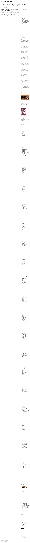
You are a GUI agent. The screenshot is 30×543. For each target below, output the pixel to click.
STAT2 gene (23, 424)
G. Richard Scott (24, 242)
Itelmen (23, 280)
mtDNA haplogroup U (24, 336)
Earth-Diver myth (24, 223)
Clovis (22, 205)
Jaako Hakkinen (24, 282)
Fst (22, 240)
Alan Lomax (23, 135)
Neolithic (23, 349)
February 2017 (23, 521)
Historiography (24, 259)
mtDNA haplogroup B (24, 334)
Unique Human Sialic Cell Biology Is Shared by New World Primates (25, 493)
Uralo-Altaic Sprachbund (25, 449)
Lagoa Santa (23, 299)
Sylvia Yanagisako (24, 429)
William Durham (24, 461)
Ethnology (23, 230)
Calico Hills (23, 191)
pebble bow (23, 375)
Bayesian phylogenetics (12, 11)
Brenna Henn (23, 186)
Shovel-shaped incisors (25, 413)
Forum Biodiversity (24, 239)
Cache (22, 190)
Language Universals (24, 301)
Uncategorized (23, 446)
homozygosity (23, 265)
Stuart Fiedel (23, 425)
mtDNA (23, 332)
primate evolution (24, 389)
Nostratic (23, 354)
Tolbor (22, 441)
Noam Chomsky (7, 12)
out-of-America (13, 12)
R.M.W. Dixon (23, 394)
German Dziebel (7, 11)
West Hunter (23, 459)
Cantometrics (23, 192)
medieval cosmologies (24, 322)
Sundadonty (23, 427)
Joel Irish (23, 284)
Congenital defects (24, 209)
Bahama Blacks (24, 170)
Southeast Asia (23, 423)
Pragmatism (23, 387)
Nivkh (22, 351)
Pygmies (23, 393)
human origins (23, 266)
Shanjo (23, 412)
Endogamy (23, 228)
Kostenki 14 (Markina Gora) (25, 297)
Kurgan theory (23, 298)
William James (23, 462)
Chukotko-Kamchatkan (24, 203)
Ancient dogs (23, 154)
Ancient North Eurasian (24, 155)
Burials (23, 188)
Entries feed (23, 535)
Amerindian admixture (24, 149)
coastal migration (24, 206)
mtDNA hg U (23, 337)
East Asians (23, 224)
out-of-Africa (10, 12)
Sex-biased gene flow (24, 411)
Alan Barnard (23, 134)
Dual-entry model (24, 221)
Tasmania (23, 432)
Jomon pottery (23, 285)
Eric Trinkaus (23, 229)
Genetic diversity (24, 245)
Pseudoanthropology (24, 391)
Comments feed (24, 536)
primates (23, 390)
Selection (23, 409)
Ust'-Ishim (23, 450)
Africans (23, 131)
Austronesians (23, 167)
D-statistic (23, 211)
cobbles (23, 207)
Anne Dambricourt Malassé (25, 156)
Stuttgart (23, 426)
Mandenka (23, 316)
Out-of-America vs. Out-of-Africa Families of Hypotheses (25, 22)
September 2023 (24, 520)
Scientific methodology (24, 408)
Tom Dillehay (23, 442)
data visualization (24, 212)
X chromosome (24, 464)
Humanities (23, 267)
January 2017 (23, 522)
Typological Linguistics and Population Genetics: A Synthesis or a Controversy (9, 10)
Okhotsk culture (24, 358)
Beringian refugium (24, 174)
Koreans (23, 295)
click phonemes (24, 204)
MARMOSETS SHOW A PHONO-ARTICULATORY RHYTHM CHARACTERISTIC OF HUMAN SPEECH (25, 498)
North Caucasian (24, 353)
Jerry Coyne (23, 283)
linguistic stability (24, 304)
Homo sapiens (23, 264)
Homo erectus (23, 263)
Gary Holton (23, 243)
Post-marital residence (24, 386)
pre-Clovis (23, 388)
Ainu (22, 133)
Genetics (16, 11)
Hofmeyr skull (23, 261)
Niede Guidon (23, 350)
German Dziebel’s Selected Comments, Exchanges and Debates (26, 15)
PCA (22, 374)
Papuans (23, 370)
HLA (22, 260)
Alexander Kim (23, 137)
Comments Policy (24, 35)
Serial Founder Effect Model (25, 410)
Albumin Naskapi (24, 136)
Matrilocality (23, 321)
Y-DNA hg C (23, 468)
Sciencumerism (24, 407)
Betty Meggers (23, 175)
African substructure (24, 130)
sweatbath (23, 428)
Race (22, 395)
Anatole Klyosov (24, 151)
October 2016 (23, 525)
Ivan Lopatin (23, 281)
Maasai (23, 314)
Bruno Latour (23, 187)
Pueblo (23, 392)
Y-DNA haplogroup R (24, 467)
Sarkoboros (23, 405)
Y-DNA (23, 466)
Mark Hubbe (23, 319)
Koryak (23, 296)
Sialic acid (23, 414)
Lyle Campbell (23, 313)
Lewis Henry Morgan (24, 302)
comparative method (24, 208)
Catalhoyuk (23, 193)
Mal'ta (22, 315)
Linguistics (4, 12)
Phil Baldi (23, 377)
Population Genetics (25, 34)
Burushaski (23, 189)
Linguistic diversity (24, 303)
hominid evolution (24, 262)
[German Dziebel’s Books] (25, 97)
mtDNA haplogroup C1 (24, 335)
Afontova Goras (24, 129)
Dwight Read (23, 222)
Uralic (22, 448)
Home (3, 7)
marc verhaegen (24, 501)
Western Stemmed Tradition (25, 460)
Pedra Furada (23, 376)
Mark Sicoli (23, 320)
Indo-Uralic (23, 277)
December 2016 (24, 523)
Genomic (23, 247)
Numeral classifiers (24, 355)
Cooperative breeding (24, 210)
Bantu (22, 171)
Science (23, 406)
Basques (23, 172)
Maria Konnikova (24, 318)
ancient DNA (23, 153)
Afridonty (23, 132)
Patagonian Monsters (24, 372)
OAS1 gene (23, 356)
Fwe (22, 241)
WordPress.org (24, 537)
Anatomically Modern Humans (25, 152)
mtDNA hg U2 (23, 338)
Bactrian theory (24, 169)
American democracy (24, 148)
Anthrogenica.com (24, 157)
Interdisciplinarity (24, 278)
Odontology (23, 357)
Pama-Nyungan (24, 369)
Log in (22, 534)
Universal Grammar (24, 447)
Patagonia (23, 371)
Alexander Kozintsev (24, 138)
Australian (23, 166)
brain (22, 185)
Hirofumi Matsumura (24, 258)
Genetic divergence (24, 244)
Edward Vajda (23, 227)
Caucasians (23, 194)
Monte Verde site (24, 331)
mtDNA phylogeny (24, 340)
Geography (23, 248)
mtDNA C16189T (24, 333)
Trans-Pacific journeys (24, 443)
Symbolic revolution (24, 430)
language (23, 300)
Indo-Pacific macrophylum (25, 276)
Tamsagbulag (23, 431)
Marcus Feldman (24, 317)
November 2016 (24, 524)
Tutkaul (23, 445)
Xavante (23, 465)
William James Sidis (24, 463)
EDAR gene (23, 226)
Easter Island (23, 225)
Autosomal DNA (24, 168)
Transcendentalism (24, 444)
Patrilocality (23, 373)
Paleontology (23, 368)
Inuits (22, 279)
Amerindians (23, 150)
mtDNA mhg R (23, 339)
